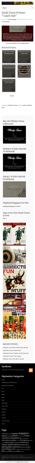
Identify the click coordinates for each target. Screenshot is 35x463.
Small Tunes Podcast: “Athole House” (12, 350)
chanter (21, 436)
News (3, 400)
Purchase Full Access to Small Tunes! (17, 43)
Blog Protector (20, 461)
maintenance (24, 442)
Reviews (4, 418)
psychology (6, 449)
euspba (13, 440)
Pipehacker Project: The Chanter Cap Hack (13, 359)
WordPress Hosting (23, 457)
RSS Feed (30, 457)
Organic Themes (15, 457)
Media (3, 394)
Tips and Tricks (5, 420)
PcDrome (26, 461)
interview (16, 442)
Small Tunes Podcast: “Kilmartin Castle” (9, 52)
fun (21, 440)
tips (3, 451)
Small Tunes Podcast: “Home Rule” (24, 52)
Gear (3, 391)
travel (6, 451)
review (17, 449)
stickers (28, 449)
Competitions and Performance (9, 382)
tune (3, 107)
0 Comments (6, 21)
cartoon (14, 435)
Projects (4, 412)
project (28, 447)
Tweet (12, 96)
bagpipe (15, 433)
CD (19, 436)
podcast (29, 105)
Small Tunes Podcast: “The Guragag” (12, 356)
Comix (3, 379)
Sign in (4, 218)
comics (5, 438)
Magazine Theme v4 (6, 457)
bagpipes (24, 433)
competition (14, 438)
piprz (10, 447)
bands (4, 436)
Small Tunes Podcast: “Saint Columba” (9, 81)
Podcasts (11, 105)
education (6, 440)
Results (3, 415)
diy (20, 438)
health (31, 440)
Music (3, 397)
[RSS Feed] (31, 372)
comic (27, 435)
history (3, 442)
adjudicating (5, 433)
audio (10, 433)
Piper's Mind (5, 406)
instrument (9, 442)
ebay (27, 438)
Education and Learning (7, 385)
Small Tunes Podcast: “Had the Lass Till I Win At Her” (16, 353)
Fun (3, 388)
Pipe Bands (4, 403)
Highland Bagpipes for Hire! (11, 206)
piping (4, 447)
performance (14, 444)
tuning (14, 451)
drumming (24, 438)
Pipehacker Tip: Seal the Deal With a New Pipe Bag (15, 347)
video (18, 451)
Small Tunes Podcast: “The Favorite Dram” (9, 66)
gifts (28, 440)
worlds (22, 451)
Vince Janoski (12, 19)
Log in (3, 459)
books (8, 436)
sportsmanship (23, 449)
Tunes (16, 105)
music (24, 105)
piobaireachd (24, 445)
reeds (13, 449)
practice (22, 447)
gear (25, 440)
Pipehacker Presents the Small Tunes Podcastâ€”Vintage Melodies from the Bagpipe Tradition (24, 69)
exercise (18, 440)
